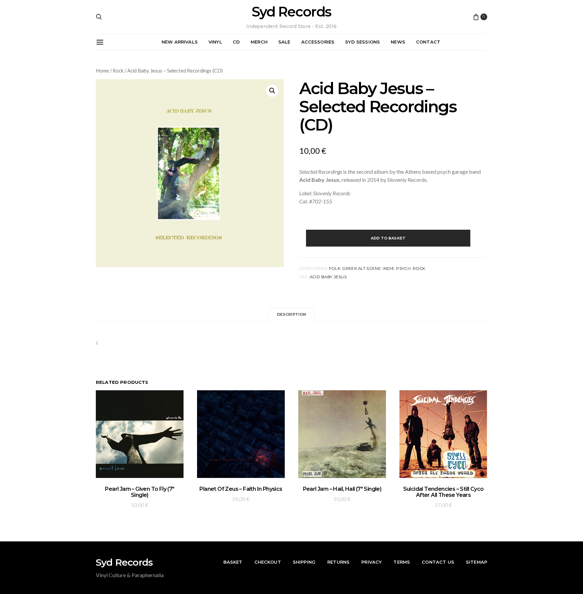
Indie (388, 268)
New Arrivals (180, 42)
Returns (338, 562)
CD (236, 42)
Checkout (267, 562)
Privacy (371, 562)
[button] (272, 91)
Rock (118, 70)
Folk (334, 268)
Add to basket (388, 238)
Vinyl (215, 42)
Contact (428, 42)
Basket (233, 562)
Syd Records (291, 12)
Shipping (304, 562)
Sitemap (476, 562)
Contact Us (438, 562)
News (398, 42)
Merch (259, 42)
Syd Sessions (362, 42)
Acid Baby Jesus (328, 277)
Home (102, 70)
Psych (403, 268)
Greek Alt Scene (361, 268)
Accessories (318, 42)
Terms (401, 562)
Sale (284, 42)
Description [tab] (291, 314)
